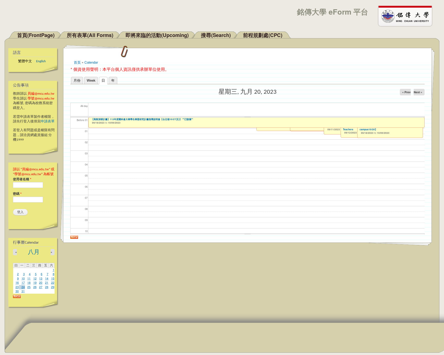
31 (23, 291)
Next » (418, 92)
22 (52, 282)
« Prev (406, 92)
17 (23, 282)
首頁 (77, 62)
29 (52, 287)
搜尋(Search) (216, 35)
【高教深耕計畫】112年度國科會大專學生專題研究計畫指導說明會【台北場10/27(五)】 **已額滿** (142, 119)
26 (35, 287)
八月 (34, 252)
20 (40, 282)
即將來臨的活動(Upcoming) (157, 35)
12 (35, 278)
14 (46, 278)
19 (35, 282)
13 (40, 278)
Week (91, 80)
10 (23, 278)
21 (46, 282)
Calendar (91, 62)
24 (23, 287)
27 (40, 287)
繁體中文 (25, 61)
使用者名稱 (22, 179)
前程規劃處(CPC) (262, 35)
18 (29, 282)
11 (29, 278)
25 (29, 287)
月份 (77, 80)
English (41, 61)
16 (17, 282)
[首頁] (407, 15)
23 (17, 287)
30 (17, 291)
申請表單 (48, 121)
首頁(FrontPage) (36, 35)
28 (46, 287)
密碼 (17, 194)
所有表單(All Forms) (90, 35)
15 (52, 278)
